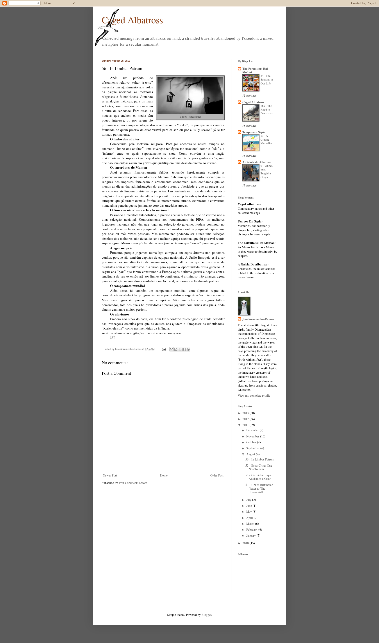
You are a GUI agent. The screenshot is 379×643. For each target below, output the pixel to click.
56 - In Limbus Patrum (259, 459)
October (251, 442)
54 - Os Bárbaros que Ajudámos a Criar (258, 477)
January (251, 535)
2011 (246, 425)
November (253, 436)
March (250, 523)
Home (164, 475)
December (253, 430)
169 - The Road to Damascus (267, 109)
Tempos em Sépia (253, 132)
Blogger (206, 615)
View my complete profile (254, 395)
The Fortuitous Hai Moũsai (255, 70)
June (249, 505)
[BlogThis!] (175, 349)
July (249, 500)
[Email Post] (164, 349)
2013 (246, 413)
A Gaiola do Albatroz (256, 162)
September (253, 448)
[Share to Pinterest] (188, 349)
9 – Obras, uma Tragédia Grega (267, 171)
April (250, 518)
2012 (246, 419)
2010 (246, 543)
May (249, 511)
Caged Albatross (132, 20)
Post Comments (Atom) (133, 483)
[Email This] (171, 349)
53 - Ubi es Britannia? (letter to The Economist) (259, 488)
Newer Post (110, 475)
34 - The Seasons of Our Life (267, 79)
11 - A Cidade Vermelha (266, 139)
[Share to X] (180, 349)
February (252, 529)
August (251, 454)
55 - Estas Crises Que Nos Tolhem (258, 467)
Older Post (216, 475)
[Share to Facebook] (184, 349)
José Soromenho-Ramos (258, 319)
